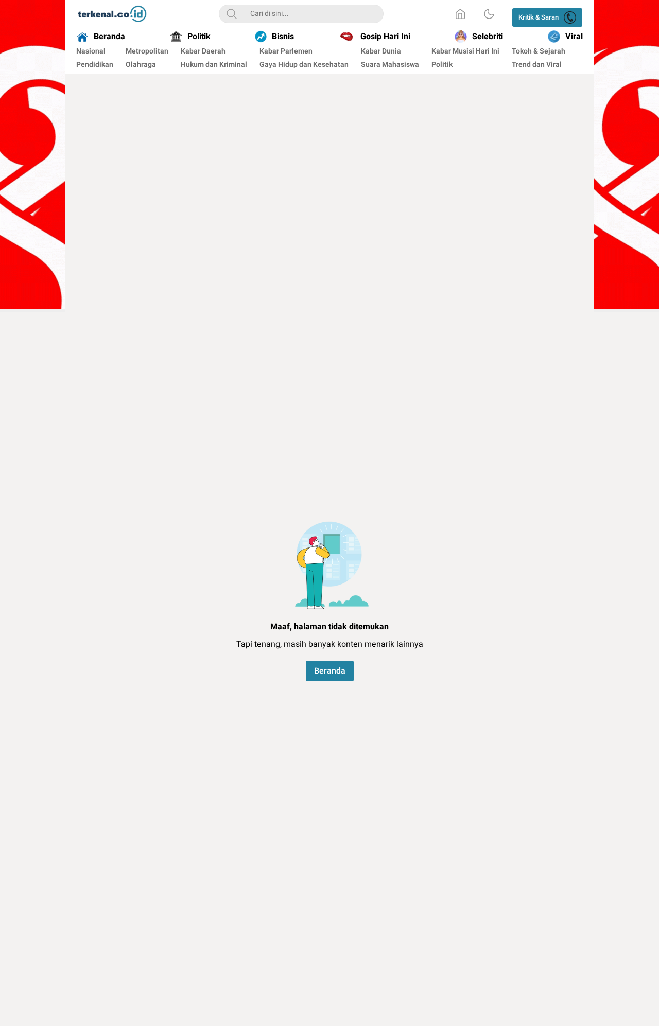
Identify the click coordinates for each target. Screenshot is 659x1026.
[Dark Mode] (489, 14)
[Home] (460, 14)
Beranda (329, 671)
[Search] (231, 14)
